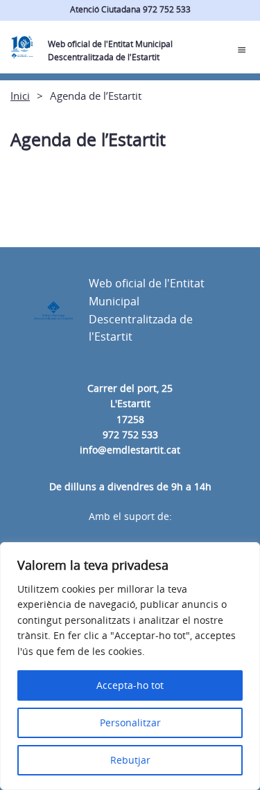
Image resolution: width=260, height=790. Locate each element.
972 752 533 (130, 434)
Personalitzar (130, 722)
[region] (130, 666)
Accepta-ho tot (130, 685)
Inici (20, 95)
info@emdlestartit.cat (130, 449)
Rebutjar (130, 759)
